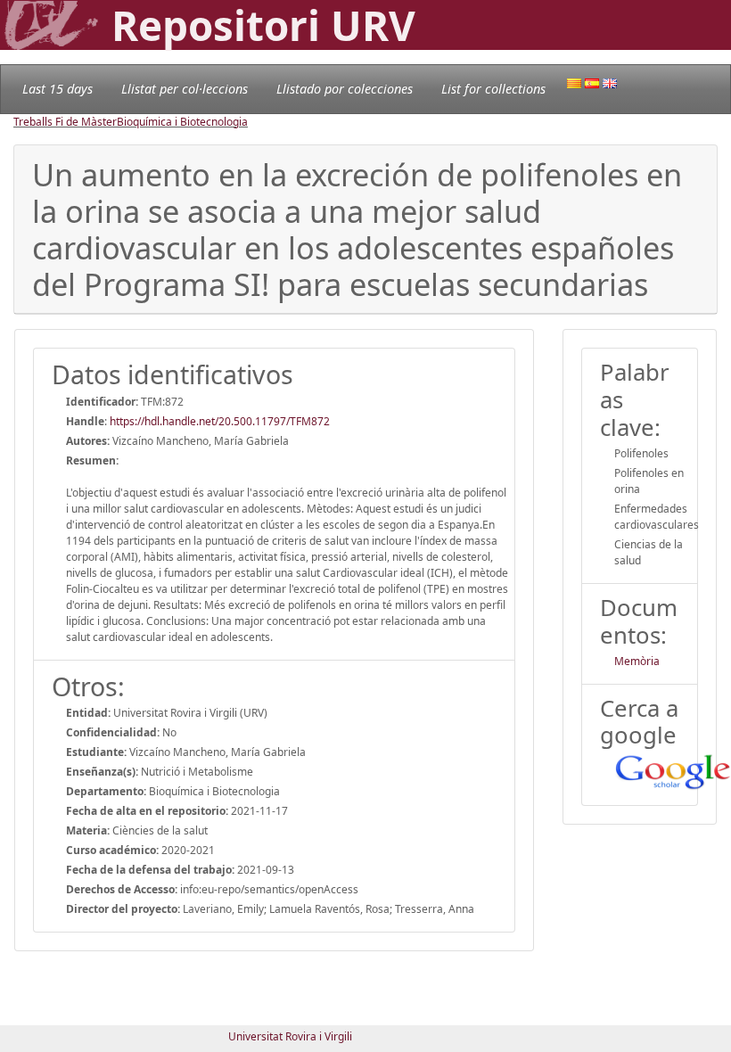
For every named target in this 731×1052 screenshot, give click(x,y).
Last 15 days (57, 88)
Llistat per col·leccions (184, 88)
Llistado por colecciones (344, 88)
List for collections (493, 88)
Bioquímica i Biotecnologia (182, 121)
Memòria (637, 661)
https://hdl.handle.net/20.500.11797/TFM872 (220, 421)
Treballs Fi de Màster (65, 121)
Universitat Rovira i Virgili (290, 1036)
